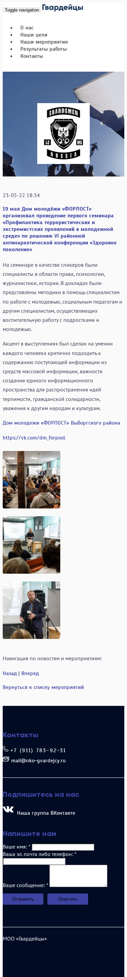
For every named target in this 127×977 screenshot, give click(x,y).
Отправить (23, 899)
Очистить (68, 899)
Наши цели (33, 34)
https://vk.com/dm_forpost (34, 437)
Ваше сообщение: (25, 885)
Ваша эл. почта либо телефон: (39, 854)
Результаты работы (43, 49)
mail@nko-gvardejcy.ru (38, 760)
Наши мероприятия (44, 42)
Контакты (31, 56)
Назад (10, 673)
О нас (27, 27)
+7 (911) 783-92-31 (38, 750)
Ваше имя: (16, 846)
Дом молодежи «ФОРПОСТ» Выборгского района (61, 423)
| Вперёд (28, 673)
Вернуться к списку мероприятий (43, 687)
